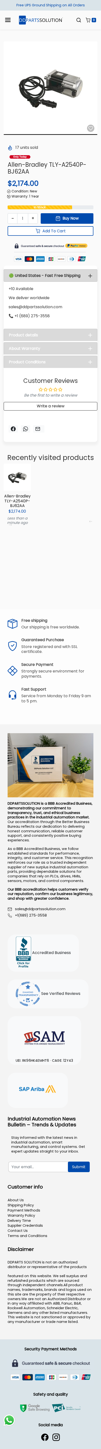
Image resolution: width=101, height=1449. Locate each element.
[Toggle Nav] (8, 20)
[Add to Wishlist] (90, 128)
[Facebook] (44, 1437)
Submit (79, 1167)
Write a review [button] (50, 406)
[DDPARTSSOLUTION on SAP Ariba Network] (38, 1089)
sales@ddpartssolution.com (40, 909)
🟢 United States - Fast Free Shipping (44, 275)
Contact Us (18, 1230)
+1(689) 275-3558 (31, 915)
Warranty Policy (21, 1215)
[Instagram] (56, 1437)
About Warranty (24, 348)
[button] (78, 20)
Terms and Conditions (27, 1235)
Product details (23, 335)
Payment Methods (24, 1210)
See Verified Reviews (60, 994)
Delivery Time (19, 1220)
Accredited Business (51, 953)
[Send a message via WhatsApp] (9, 1420)
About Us (16, 1200)
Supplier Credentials (25, 1225)
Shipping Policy (21, 1205)
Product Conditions (27, 362)
